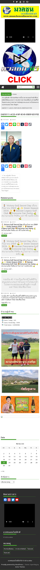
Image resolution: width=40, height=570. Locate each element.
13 (25, 456)
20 (25, 460)
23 (4, 463)
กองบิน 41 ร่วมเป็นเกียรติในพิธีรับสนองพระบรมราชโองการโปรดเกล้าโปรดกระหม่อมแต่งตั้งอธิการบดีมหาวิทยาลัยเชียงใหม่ (20, 283)
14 (31, 456)
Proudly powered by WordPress (12, 564)
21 (31, 460)
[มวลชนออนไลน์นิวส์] (2, 86)
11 (14, 456)
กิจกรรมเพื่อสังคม (9, 549)
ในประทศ (4, 235)
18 (14, 460)
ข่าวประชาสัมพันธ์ (21, 549)
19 (20, 460)
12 (20, 456)
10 (9, 456)
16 (4, 460)
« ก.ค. (2, 471)
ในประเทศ (7, 553)
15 (36, 456)
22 (36, 460)
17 (9, 460)
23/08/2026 (6, 222)
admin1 (14, 119)
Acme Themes (20, 567)
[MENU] (38, 87)
